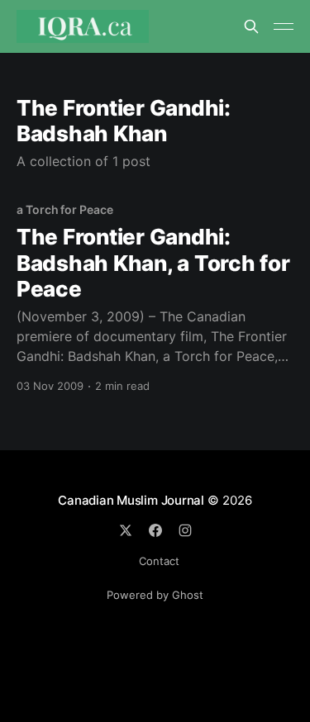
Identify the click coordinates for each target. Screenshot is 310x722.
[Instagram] (185, 530)
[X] (125, 530)
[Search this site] (251, 26)
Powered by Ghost (155, 594)
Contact (159, 561)
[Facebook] (155, 530)
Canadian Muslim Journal (132, 500)
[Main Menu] (283, 26)
